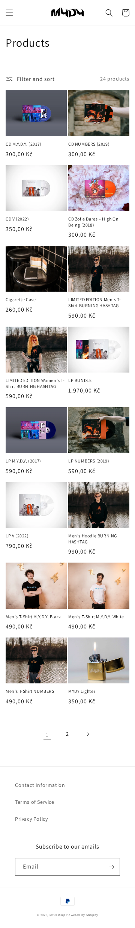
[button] (9, 13)
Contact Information (40, 785)
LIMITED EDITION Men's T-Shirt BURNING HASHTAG (94, 302)
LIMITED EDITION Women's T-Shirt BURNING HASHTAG (35, 383)
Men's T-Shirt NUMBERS (30, 691)
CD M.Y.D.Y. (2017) (24, 144)
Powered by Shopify (82, 915)
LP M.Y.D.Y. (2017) (23, 461)
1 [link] (47, 734)
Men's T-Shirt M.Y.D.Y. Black (33, 616)
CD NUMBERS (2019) (89, 144)
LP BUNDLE (80, 380)
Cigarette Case (21, 299)
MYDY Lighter (81, 691)
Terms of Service (34, 802)
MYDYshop (58, 915)
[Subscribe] (111, 867)
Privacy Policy (31, 818)
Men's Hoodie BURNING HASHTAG (92, 539)
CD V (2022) (17, 219)
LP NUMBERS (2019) (88, 461)
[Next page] (88, 734)
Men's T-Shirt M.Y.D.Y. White (96, 616)
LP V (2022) (17, 536)
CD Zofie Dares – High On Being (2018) (93, 222)
